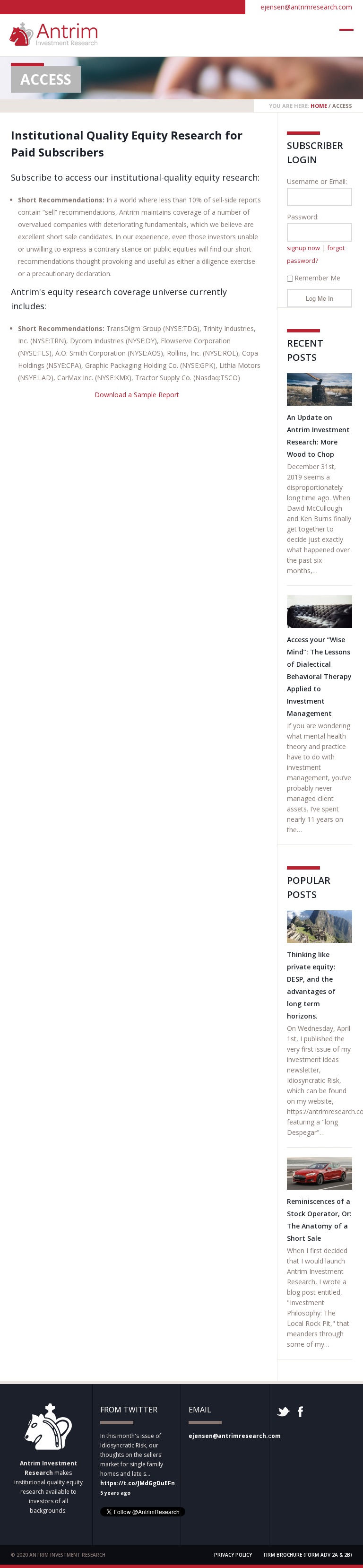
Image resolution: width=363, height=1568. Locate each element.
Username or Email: (317, 181)
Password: (303, 216)
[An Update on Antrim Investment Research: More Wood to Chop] (319, 389)
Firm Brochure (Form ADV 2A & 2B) (308, 1554)
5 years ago (115, 1493)
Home (319, 105)
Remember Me (317, 277)
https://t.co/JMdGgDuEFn (137, 1483)
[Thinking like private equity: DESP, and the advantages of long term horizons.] (319, 926)
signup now (303, 248)
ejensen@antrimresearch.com (306, 6)
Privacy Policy (233, 1554)
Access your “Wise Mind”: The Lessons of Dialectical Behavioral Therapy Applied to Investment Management (319, 676)
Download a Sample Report (137, 394)
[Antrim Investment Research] (53, 41)
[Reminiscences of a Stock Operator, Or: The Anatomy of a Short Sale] (319, 1173)
